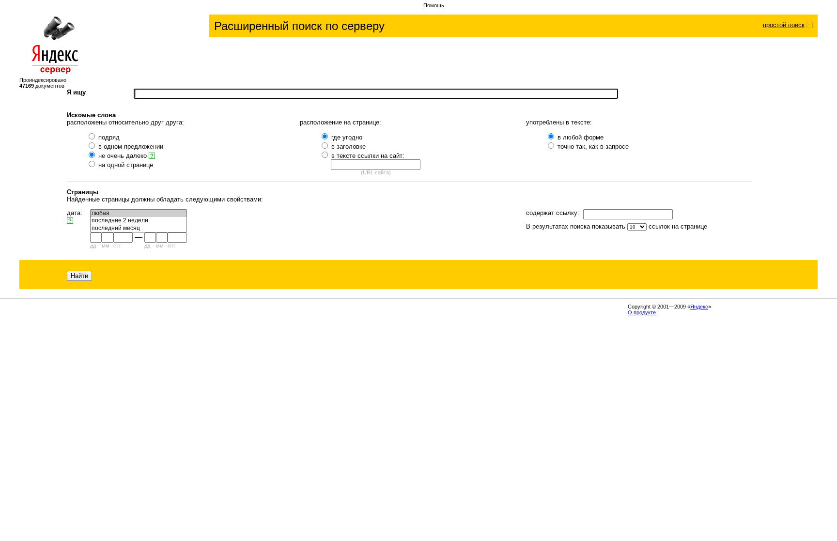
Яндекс (699, 306)
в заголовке (348, 146)
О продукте (642, 312)
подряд (109, 137)
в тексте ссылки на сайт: (367, 155)
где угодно (346, 137)
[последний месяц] (138, 228)
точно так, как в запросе (593, 146)
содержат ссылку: (552, 212)
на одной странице (125, 165)
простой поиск (784, 25)
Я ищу (76, 92)
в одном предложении (130, 146)
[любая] (138, 213)
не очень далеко (123, 155)
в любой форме (581, 137)
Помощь (433, 5)
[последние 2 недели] (138, 220)
